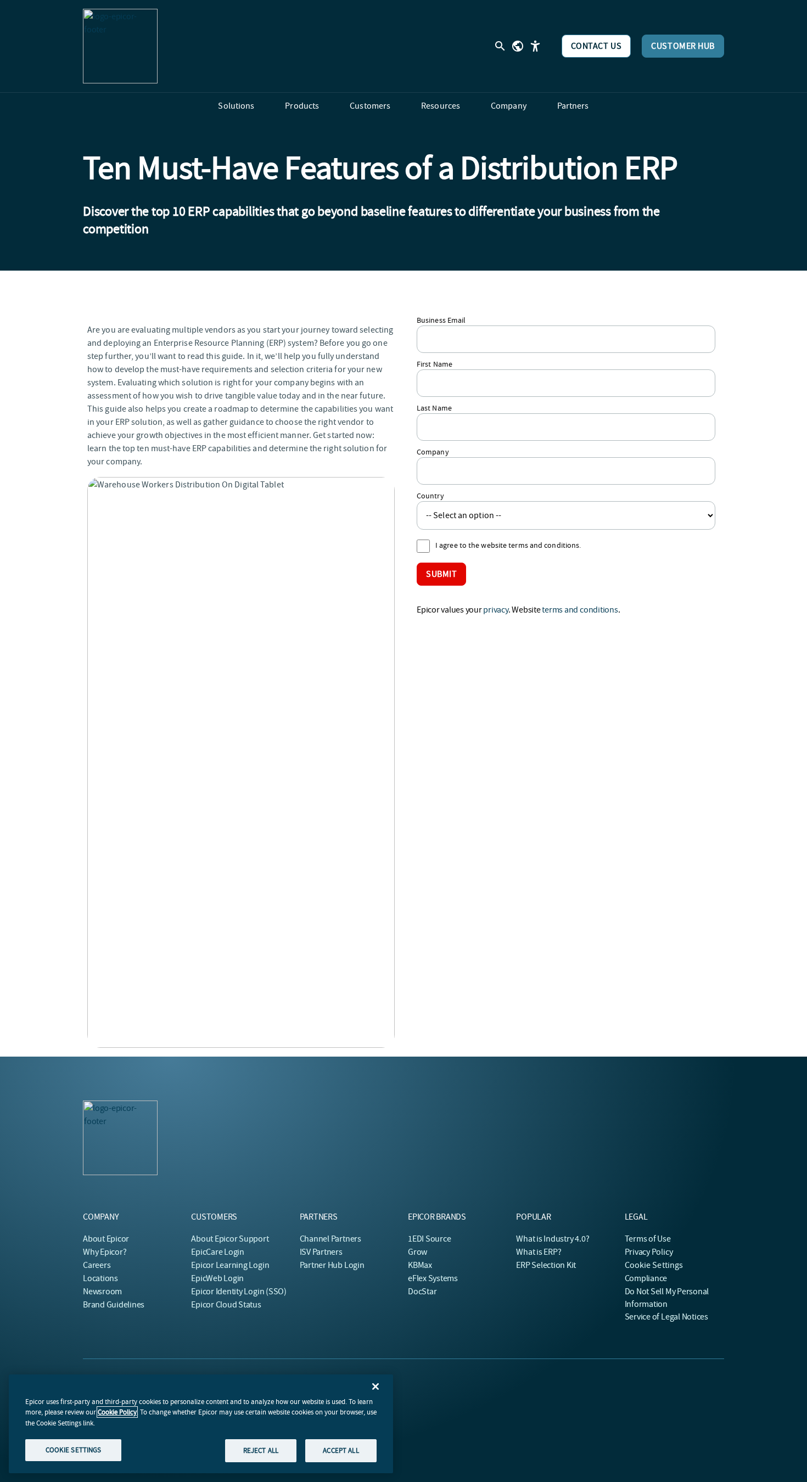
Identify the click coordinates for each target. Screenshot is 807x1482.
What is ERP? (538, 1252)
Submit (441, 574)
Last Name (434, 408)
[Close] (375, 1386)
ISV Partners (321, 1252)
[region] (201, 1423)
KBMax (420, 1265)
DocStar (422, 1291)
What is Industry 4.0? (552, 1238)
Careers (96, 1265)
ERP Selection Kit (546, 1265)
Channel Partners (330, 1238)
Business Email (441, 320)
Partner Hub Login (332, 1265)
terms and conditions (580, 609)
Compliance (646, 1278)
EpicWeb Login (217, 1278)
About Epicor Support (229, 1238)
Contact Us (596, 46)
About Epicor (106, 1238)
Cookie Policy (117, 1412)
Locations (100, 1278)
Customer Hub (683, 46)
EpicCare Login (217, 1252)
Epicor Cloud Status (226, 1304)
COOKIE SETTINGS (74, 1450)
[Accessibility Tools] (535, 46)
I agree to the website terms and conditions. (508, 545)
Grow (417, 1252)
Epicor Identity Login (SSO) (239, 1291)
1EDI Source (429, 1238)
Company (433, 452)
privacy (495, 609)
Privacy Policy (649, 1252)
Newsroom (102, 1291)
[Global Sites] (517, 46)
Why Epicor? (104, 1252)
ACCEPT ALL (340, 1450)
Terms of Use (648, 1238)
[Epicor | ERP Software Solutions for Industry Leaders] (120, 46)
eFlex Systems (433, 1278)
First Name (434, 364)
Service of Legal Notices (666, 1316)
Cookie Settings (654, 1265)
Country (430, 496)
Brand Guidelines (113, 1304)
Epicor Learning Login (230, 1265)
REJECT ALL (260, 1450)
